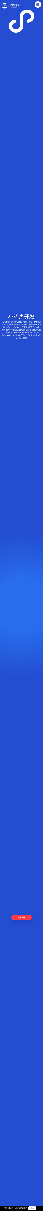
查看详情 (21, 917)
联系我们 (32, 1208)
